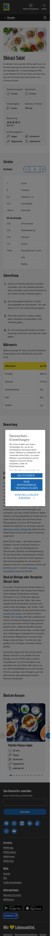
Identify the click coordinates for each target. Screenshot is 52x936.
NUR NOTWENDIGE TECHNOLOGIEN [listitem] (26, 485)
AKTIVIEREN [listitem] (26, 475)
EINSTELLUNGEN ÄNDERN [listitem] (27, 496)
